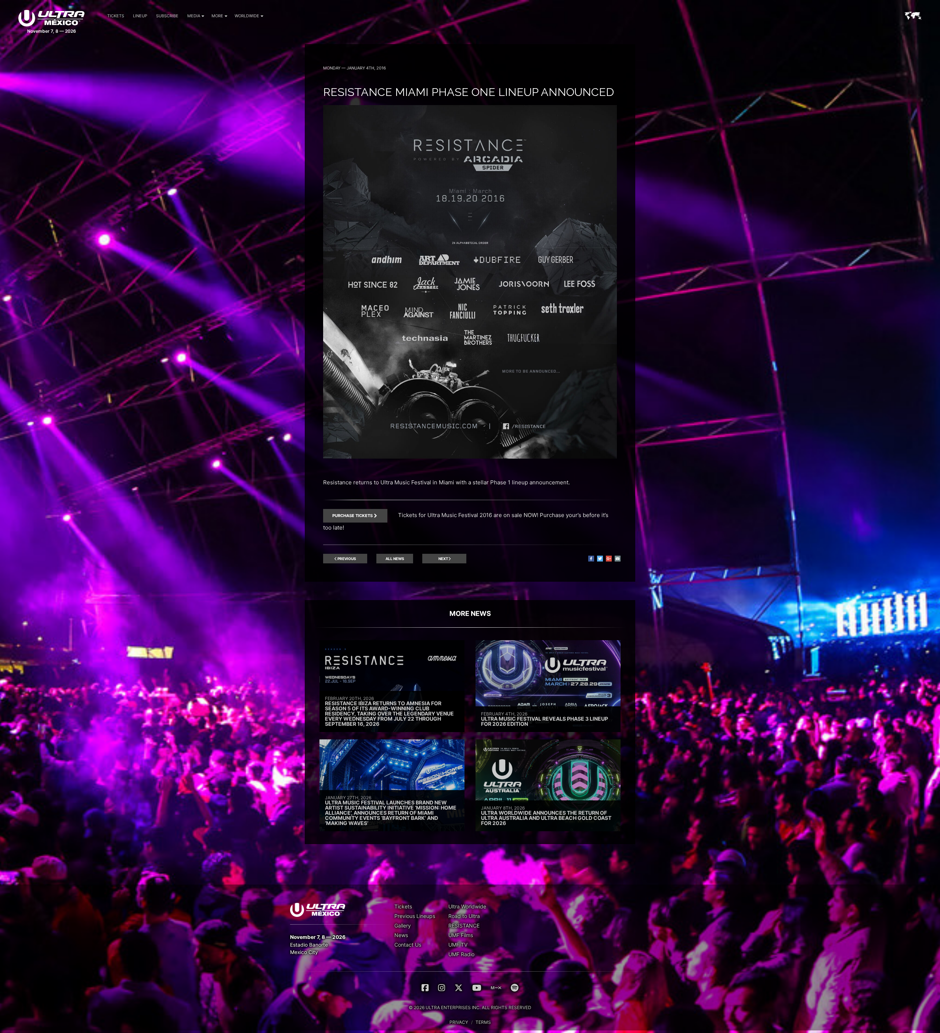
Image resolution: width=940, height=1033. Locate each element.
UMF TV (457, 944)
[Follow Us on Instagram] (441, 987)
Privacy (458, 1022)
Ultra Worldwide (467, 906)
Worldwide (247, 15)
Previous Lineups (414, 916)
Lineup (140, 15)
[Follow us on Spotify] (514, 987)
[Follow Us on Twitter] (458, 987)
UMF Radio (461, 954)
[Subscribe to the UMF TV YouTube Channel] (477, 987)
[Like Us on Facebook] (425, 987)
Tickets (115, 15)
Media (193, 15)
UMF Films (460, 935)
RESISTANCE (464, 925)
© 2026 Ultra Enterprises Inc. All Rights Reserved (470, 1007)
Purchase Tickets (352, 515)
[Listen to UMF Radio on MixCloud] (496, 987)
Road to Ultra (464, 916)
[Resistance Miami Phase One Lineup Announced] (470, 456)
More (217, 15)
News (401, 935)
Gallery (402, 925)
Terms (483, 1022)
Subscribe (167, 15)
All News (395, 558)
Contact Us (407, 944)
